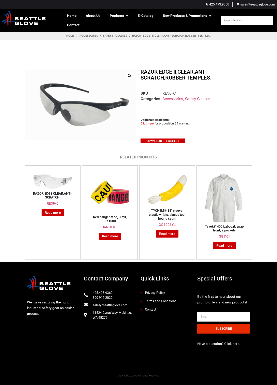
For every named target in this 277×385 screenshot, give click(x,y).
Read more (53, 213)
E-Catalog (146, 16)
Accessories (88, 35)
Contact (73, 25)
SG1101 (224, 231)
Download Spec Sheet (162, 141)
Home (71, 16)
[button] (129, 76)
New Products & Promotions (185, 16)
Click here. (231, 344)
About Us (93, 16)
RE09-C (53, 198)
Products (117, 16)
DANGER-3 (110, 222)
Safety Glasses (115, 35)
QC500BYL (167, 218)
